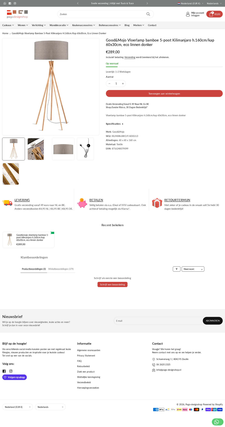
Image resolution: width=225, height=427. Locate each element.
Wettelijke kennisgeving (88, 377)
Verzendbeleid (84, 382)
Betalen (96, 200)
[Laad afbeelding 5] (10, 174)
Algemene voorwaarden (88, 350)
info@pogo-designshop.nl (168, 370)
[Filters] (176, 269)
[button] (214, 14)
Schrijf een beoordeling (112, 284)
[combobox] (106, 14)
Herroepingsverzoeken (88, 387)
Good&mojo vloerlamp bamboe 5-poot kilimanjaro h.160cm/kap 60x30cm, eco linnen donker (32, 237)
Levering (22, 200)
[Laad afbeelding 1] (13, 149)
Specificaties (115, 123)
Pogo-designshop (194, 404)
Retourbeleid (83, 366)
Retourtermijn (177, 200)
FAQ (79, 361)
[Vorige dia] (78, 3)
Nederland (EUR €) (13, 407)
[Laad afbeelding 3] (63, 149)
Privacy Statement (86, 355)
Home (5, 33)
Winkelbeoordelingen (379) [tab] (61, 269)
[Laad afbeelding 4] (85, 149)
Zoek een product (86, 371)
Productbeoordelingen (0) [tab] (34, 269)
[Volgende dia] (147, 3)
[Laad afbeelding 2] (35, 149)
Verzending (129, 57)
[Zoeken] (148, 14)
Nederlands (43, 407)
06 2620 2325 (163, 364)
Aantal (110, 76)
